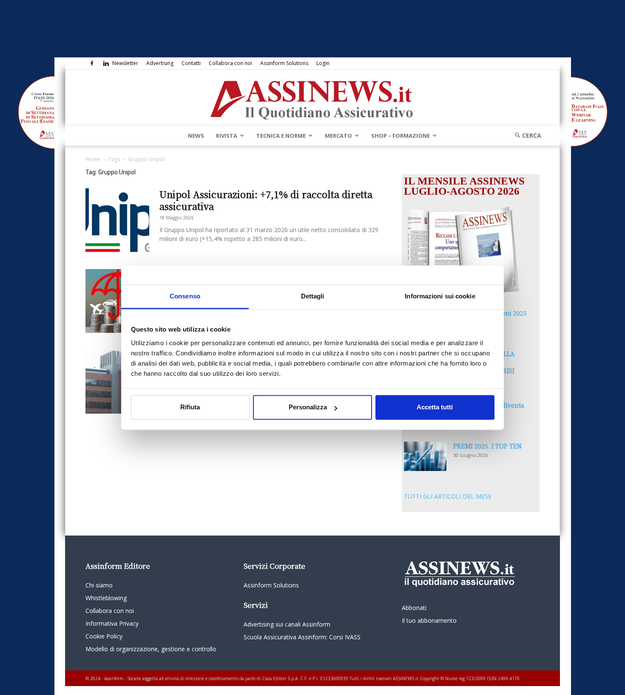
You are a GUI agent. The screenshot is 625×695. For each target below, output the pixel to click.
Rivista (226, 135)
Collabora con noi (230, 63)
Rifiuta (190, 407)
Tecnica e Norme (281, 135)
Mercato (338, 135)
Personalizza (308, 407)
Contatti (191, 63)
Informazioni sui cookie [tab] (440, 296)
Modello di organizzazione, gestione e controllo (150, 649)
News (196, 135)
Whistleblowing (106, 598)
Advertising (159, 63)
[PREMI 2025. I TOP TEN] (425, 456)
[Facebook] (91, 63)
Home (92, 159)
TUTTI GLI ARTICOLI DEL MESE (447, 496)
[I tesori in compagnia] (117, 301)
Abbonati (414, 608)
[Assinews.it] (312, 97)
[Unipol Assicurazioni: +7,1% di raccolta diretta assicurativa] (117, 220)
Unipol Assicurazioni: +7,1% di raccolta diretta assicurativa (265, 200)
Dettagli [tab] (312, 296)
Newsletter (125, 63)
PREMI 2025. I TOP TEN (487, 446)
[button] (525, 135)
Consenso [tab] (185, 296)
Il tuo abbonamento (429, 620)
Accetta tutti (435, 407)
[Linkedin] (105, 63)
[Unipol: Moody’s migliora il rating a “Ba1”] (117, 382)
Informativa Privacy (112, 623)
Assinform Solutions (284, 63)
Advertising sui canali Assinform (287, 624)
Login (323, 63)
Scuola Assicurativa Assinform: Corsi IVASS (302, 637)
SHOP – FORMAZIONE (400, 135)
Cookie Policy (103, 636)
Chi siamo (99, 585)
